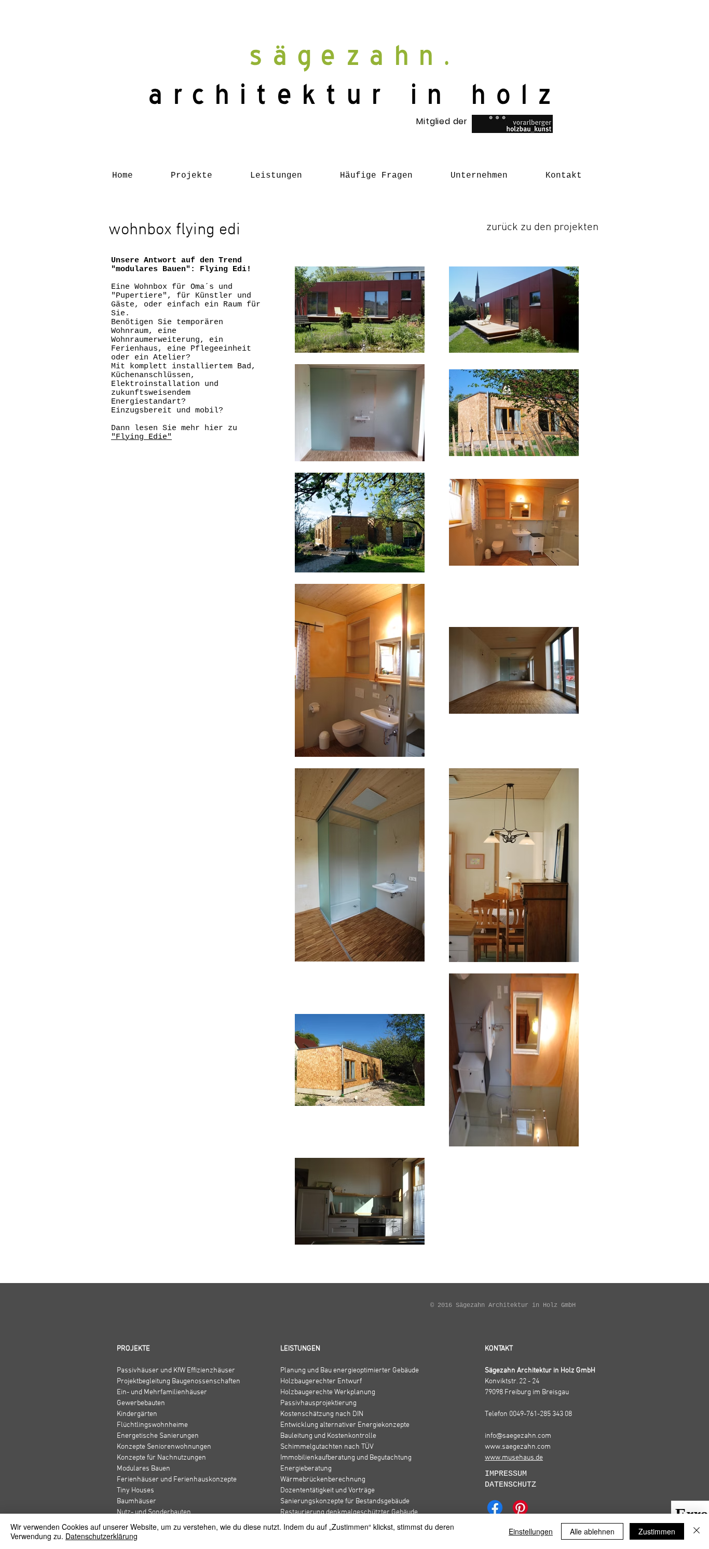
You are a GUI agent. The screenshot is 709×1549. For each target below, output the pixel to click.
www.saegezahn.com (518, 1447)
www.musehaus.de (514, 1457)
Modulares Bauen (143, 1468)
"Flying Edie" (141, 437)
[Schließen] (696, 1531)
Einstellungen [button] (531, 1531)
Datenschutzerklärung (101, 1536)
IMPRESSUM (508, 1474)
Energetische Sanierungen (158, 1436)
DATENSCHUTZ (510, 1484)
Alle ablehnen (592, 1531)
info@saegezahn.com (518, 1436)
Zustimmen (656, 1531)
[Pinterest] (520, 1508)
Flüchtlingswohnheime (152, 1425)
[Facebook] (495, 1508)
